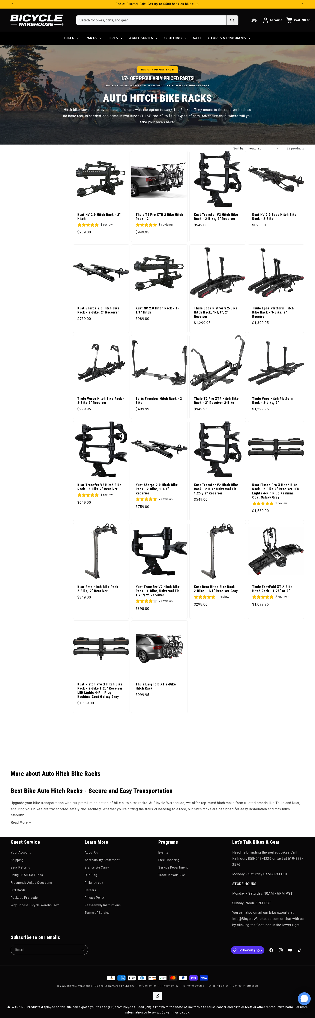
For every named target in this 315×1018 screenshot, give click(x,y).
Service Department (173, 867)
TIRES (113, 38)
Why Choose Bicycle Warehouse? (35, 905)
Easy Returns (20, 867)
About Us (91, 852)
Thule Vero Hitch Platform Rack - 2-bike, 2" (273, 401)
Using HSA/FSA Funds (27, 875)
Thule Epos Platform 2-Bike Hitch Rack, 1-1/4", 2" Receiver (215, 312)
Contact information (245, 985)
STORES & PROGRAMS (227, 38)
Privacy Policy (95, 897)
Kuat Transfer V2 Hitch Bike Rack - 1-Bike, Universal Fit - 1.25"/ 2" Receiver (159, 591)
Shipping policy (218, 985)
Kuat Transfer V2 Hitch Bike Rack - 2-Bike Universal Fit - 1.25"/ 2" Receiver (216, 489)
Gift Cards (18, 890)
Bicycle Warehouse (79, 986)
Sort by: (238, 148)
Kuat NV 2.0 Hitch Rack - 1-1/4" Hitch (157, 310)
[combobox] (151, 20)
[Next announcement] (303, 4)
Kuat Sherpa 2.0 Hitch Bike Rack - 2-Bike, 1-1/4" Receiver (157, 489)
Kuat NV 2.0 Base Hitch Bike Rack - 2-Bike (274, 217)
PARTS (91, 38)
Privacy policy (169, 985)
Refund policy (147, 985)
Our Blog (91, 875)
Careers (90, 890)
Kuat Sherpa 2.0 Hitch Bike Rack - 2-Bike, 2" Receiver (98, 310)
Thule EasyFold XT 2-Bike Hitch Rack (156, 686)
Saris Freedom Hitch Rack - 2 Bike (159, 401)
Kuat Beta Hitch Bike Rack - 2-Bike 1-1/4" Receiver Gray (216, 589)
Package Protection (25, 897)
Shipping (17, 860)
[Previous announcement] (12, 4)
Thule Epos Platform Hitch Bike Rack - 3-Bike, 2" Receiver (273, 312)
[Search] (232, 20)
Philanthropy (94, 882)
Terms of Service (97, 912)
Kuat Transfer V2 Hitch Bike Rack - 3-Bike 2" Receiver (99, 487)
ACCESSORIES (141, 38)
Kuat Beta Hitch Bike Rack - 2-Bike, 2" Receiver (99, 589)
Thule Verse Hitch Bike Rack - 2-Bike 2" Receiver (100, 401)
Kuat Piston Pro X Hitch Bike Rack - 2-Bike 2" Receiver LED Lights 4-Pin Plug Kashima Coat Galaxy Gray (275, 491)
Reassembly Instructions (103, 905)
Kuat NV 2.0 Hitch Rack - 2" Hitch (98, 217)
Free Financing (169, 860)
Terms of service (193, 985)
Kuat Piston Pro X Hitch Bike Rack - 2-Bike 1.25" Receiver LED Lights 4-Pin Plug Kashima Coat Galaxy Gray (100, 690)
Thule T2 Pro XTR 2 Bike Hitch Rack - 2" (159, 217)
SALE (197, 38)
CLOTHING (173, 38)
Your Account (21, 852)
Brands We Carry (97, 867)
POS (95, 986)
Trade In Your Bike (171, 875)
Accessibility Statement (102, 860)
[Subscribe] (83, 950)
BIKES (69, 38)
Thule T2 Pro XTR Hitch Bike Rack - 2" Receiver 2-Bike (216, 401)
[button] (304, 998)
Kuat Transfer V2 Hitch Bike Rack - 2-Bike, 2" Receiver (216, 217)
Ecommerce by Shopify (119, 986)
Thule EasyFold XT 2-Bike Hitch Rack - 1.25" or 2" (272, 589)
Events (163, 852)
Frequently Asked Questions (31, 882)
